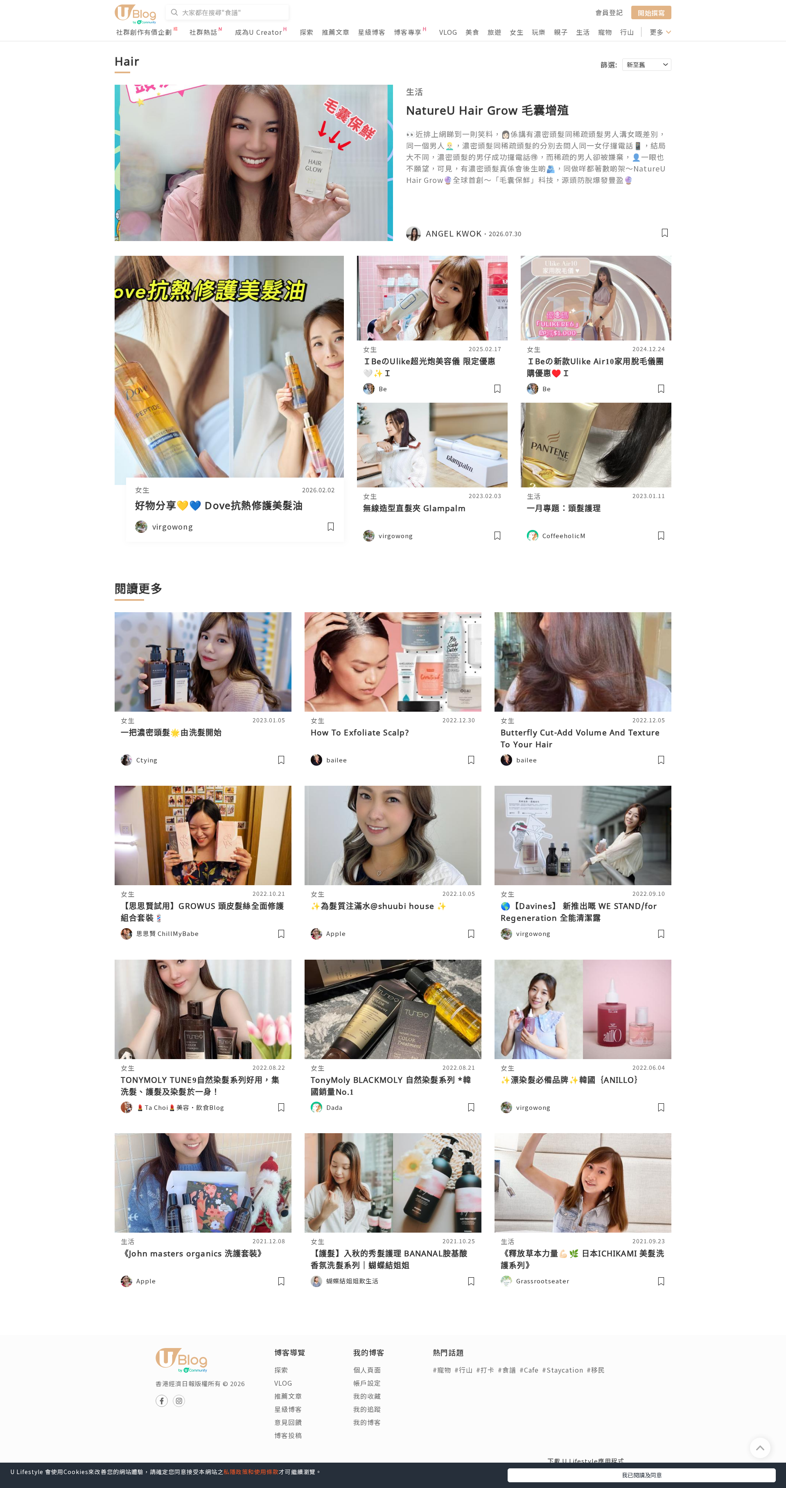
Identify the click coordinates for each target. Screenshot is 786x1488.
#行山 (463, 1370)
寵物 (605, 32)
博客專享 (408, 32)
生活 (583, 32)
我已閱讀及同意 (642, 1475)
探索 (307, 32)
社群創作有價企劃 (144, 32)
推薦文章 (336, 32)
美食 (472, 32)
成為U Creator (258, 32)
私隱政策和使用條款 (251, 1472)
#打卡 (485, 1370)
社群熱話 (203, 32)
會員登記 (609, 12)
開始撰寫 (651, 12)
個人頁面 (367, 1370)
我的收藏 (367, 1396)
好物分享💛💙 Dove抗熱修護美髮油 (219, 505)
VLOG (448, 32)
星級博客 (372, 32)
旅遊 (494, 32)
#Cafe (529, 1370)
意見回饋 (288, 1422)
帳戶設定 (367, 1383)
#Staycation (562, 1370)
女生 (517, 32)
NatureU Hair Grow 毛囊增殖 (487, 110)
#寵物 (442, 1370)
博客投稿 (288, 1435)
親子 (561, 32)
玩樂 (539, 32)
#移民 (596, 1370)
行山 (627, 32)
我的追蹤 (367, 1409)
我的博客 (367, 1422)
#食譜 (507, 1370)
